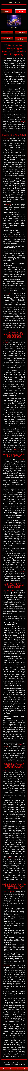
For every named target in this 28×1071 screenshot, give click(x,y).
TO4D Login (6, 138)
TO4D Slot (6, 341)
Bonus (3, 1070)
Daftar (10, 1070)
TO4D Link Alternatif (9, 590)
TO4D (4, 58)
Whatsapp (17, 1070)
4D (9, 236)
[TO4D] (14, 3)
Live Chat (24, 1070)
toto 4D (23, 121)
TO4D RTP (21, 459)
